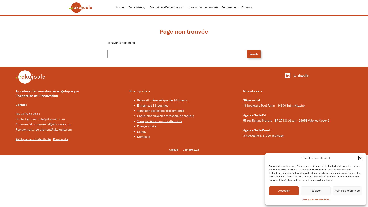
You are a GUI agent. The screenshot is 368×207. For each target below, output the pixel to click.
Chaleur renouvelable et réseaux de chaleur (165, 116)
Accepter (284, 190)
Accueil (120, 7)
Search (254, 54)
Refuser (316, 190)
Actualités (211, 7)
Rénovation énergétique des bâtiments (162, 100)
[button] (360, 158)
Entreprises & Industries (152, 106)
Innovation (195, 7)
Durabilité (143, 137)
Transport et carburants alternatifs (159, 121)
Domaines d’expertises (165, 7)
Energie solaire (146, 126)
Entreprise (135, 7)
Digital (141, 132)
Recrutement (229, 7)
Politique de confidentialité (315, 199)
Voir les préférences (347, 190)
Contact (247, 7)
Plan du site (60, 139)
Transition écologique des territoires (160, 111)
